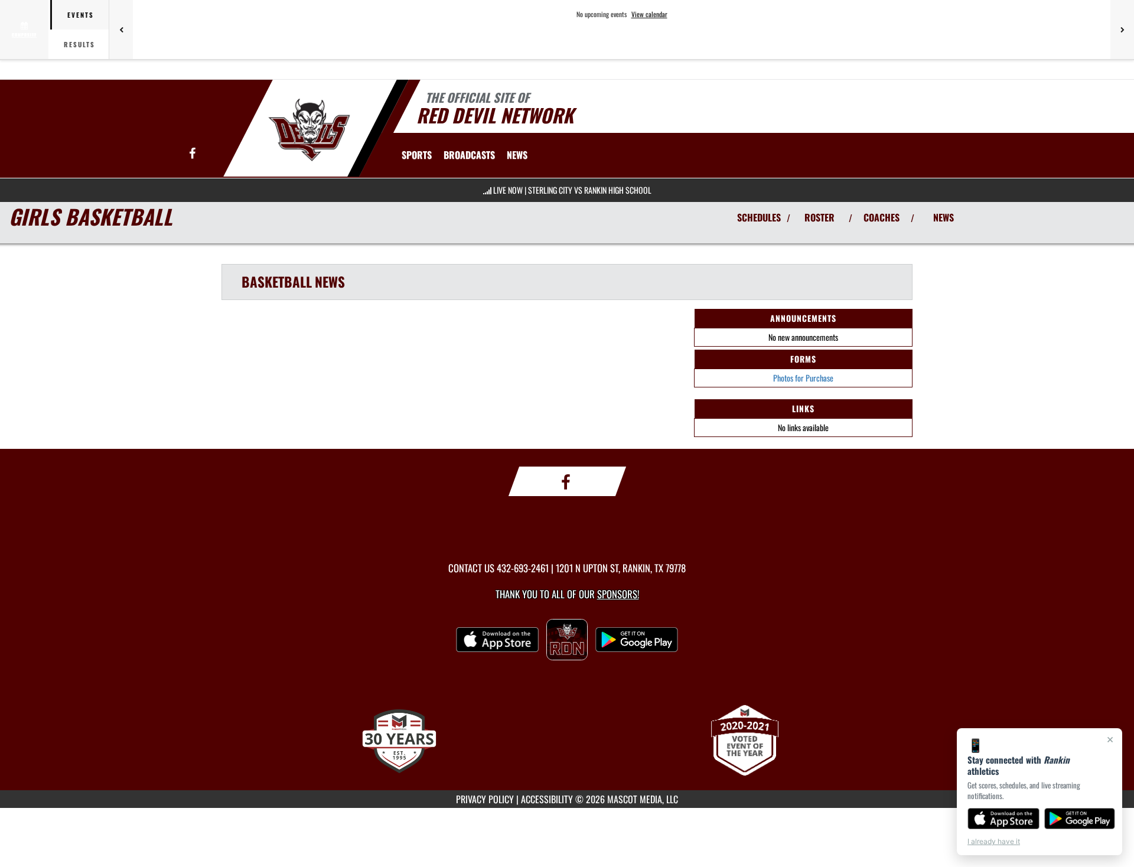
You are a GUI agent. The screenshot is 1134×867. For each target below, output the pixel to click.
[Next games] (1122, 29)
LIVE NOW (508, 190)
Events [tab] (80, 14)
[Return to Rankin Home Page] (309, 130)
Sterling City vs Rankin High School (589, 190)
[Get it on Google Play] (1080, 818)
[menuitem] (469, 155)
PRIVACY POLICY (485, 799)
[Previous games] (121, 29)
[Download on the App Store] (1003, 818)
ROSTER (819, 217)
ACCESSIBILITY (547, 799)
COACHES (881, 217)
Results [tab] (79, 44)
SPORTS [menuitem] (417, 155)
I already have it (993, 841)
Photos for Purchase (803, 377)
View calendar (649, 14)
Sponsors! (618, 593)
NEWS (943, 217)
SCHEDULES (759, 217)
